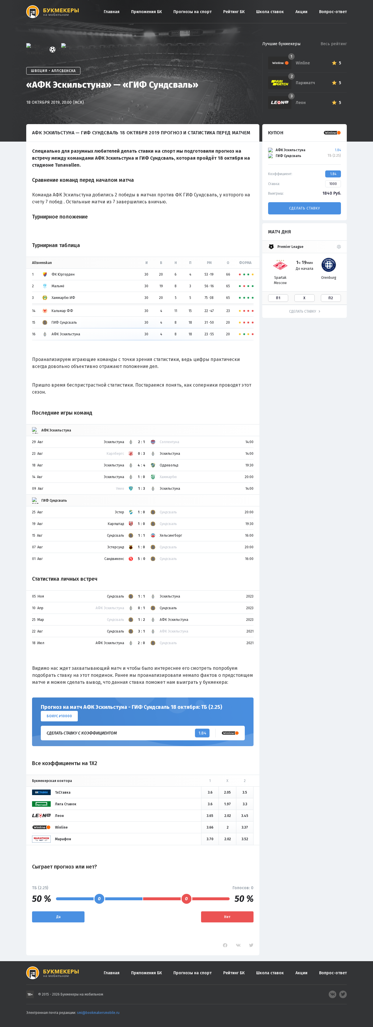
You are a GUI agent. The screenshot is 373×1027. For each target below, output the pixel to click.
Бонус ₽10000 (59, 716)
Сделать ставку (304, 208)
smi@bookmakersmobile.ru (98, 1013)
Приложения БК (146, 11)
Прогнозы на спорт (192, 11)
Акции (301, 11)
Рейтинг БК (233, 11)
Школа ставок (270, 11)
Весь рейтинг (334, 43)
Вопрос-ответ (333, 11)
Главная (111, 11)
